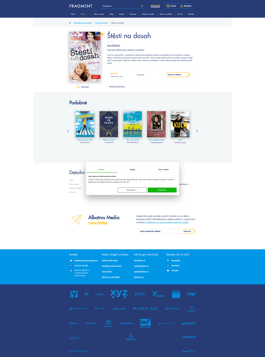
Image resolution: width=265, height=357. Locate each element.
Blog (111, 14)
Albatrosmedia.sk (141, 272)
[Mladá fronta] (145, 323)
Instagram (175, 261)
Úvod (73, 14)
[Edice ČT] (73, 323)
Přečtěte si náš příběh (111, 277)
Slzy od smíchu (132, 140)
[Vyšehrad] (172, 308)
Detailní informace (117, 86)
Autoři (121, 14)
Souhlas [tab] (101, 169)
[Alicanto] (119, 308)
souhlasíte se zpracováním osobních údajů (166, 222)
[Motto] (99, 294)
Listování (85, 87)
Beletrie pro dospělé (83, 23)
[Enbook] (189, 337)
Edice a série (99, 14)
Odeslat (187, 231)
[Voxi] (191, 308)
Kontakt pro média (110, 260)
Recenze (133, 14)
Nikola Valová (85, 142)
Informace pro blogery (112, 266)
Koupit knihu (174, 75)
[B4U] (78, 308)
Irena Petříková (113, 45)
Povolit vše (162, 190)
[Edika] (139, 294)
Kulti (180, 140)
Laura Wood (109, 142)
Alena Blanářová (133, 142)
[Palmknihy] (91, 323)
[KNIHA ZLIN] (145, 308)
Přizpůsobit (131, 190)
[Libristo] (74, 337)
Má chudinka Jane (156, 140)
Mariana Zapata (180, 142)
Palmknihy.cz (139, 260)
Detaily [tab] (132, 169)
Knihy (83, 14)
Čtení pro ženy (101, 23)
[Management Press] (191, 294)
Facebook (175, 265)
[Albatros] (73, 294)
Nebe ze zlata (109, 140)
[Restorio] (131, 337)
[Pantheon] (108, 323)
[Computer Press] (176, 294)
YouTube (174, 270)
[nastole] (158, 294)
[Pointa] (126, 323)
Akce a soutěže (166, 14)
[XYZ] (118, 294)
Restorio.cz (139, 277)
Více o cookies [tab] (163, 169)
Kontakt (191, 14)
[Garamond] (166, 323)
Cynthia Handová (156, 142)
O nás (180, 14)
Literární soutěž (148, 14)
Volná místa (107, 272)
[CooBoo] (86, 294)
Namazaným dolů (85, 140)
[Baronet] (188, 323)
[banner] (80, 6)
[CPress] (100, 308)
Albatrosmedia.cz (141, 266)
